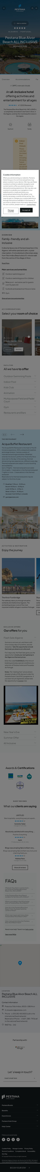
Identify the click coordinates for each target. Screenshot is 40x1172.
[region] (20, 193)
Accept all (26, 210)
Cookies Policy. (31, 204)
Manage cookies (11, 211)
